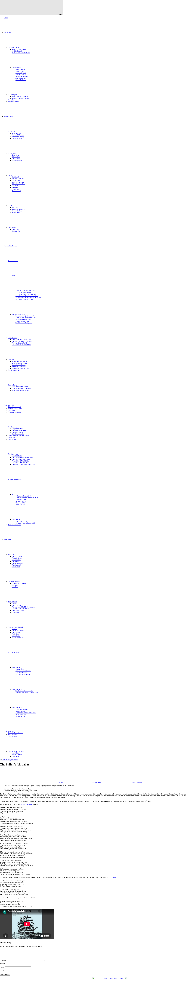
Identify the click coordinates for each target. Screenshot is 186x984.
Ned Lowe (15, 207)
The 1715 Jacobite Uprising (24, 323)
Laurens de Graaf (17, 138)
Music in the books (13, 652)
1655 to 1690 (12, 131)
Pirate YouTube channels (15, 733)
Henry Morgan (16, 133)
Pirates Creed (16, 567)
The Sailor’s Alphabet (22, 709)
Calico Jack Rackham (18, 184)
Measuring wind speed (18, 365)
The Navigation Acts (14, 370)
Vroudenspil (15, 612)
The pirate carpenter (18, 434)
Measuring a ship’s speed (19, 366)
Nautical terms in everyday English (18, 435)
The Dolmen (15, 634)
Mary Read (15, 187)
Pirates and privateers (14, 412)
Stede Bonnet (16, 189)
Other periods (12, 227)
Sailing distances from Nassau (21, 368)
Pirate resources (8, 731)
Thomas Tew (16, 158)
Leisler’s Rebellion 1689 (23, 319)
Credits (121, 978)
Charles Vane (16, 180)
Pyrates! (14, 603)
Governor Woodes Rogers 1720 (25, 523)
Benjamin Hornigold (18, 178)
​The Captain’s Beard (18, 610)
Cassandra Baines (21, 80)
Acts (13, 494)
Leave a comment (137, 782)
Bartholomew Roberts (18, 209)
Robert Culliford (17, 160)
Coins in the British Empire (20, 387)
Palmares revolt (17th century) (25, 316)
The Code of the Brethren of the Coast (23, 464)
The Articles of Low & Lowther (21, 459)
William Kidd (16, 157)
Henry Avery (16, 155)
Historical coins (12, 385)
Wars (13, 276)
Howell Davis (16, 212)
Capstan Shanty (20, 669)
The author (11, 100)
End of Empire (12, 95)
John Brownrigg (20, 78)
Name (2, 964)
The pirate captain (17, 428)
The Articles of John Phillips (20, 461)
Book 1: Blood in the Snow (20, 96)
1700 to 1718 (12, 175)
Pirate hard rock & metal (15, 627)
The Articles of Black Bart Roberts (22, 457)
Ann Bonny (15, 185)
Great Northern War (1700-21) (25, 299)
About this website (13, 101)
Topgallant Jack (16, 565)
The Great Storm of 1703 (19, 343)
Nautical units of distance (19, 363)
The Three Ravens (21, 672)
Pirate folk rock (12, 602)
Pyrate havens (12, 439)
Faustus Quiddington (22, 76)
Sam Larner (112, 877)
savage (61, 782)
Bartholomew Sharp (18, 136)
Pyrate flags (11, 437)
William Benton (20, 69)
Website (2, 971)
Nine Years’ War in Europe (27, 294)
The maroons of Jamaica (23, 321)
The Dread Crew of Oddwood (21, 609)
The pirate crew (12, 427)
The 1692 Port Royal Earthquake (22, 341)
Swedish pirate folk (14, 581)
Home (6, 18)
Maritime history (17, 755)
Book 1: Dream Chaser (19, 49)
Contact (105, 978)
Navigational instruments (19, 361)
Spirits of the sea (21, 714)
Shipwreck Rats (16, 605)
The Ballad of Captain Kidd (24, 691)
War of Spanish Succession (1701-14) (27, 296)
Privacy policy (113, 978)
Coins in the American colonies (21, 388)
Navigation (11, 359)
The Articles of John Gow (20, 463)
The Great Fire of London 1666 (21, 339)
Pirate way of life (9, 405)
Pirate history (16, 753)
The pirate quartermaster (19, 430)
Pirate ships (11, 410)
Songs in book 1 (17, 667)
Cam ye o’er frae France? (23, 671)
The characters (16, 67)
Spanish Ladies (20, 711)
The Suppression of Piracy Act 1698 (27, 498)
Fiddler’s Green (20, 716)
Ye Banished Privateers (19, 583)
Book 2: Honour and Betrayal (21, 98)
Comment (3, 960)
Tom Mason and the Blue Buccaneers (23, 607)
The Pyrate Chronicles (14, 47)
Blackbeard (15, 177)
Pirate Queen (16, 636)
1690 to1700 (12, 153)
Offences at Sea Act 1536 (23, 496)
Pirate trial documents (14, 525)
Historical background (10, 246)
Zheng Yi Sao (16, 231)
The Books (7, 32)
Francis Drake (16, 229)
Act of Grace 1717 (21, 521)
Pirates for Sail (16, 560)
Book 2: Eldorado (17, 51)
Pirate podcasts (12, 734)
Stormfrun (15, 587)
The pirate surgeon (17, 432)
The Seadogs (16, 561)
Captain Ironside (21, 71)
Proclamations (16, 519)
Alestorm (14, 629)
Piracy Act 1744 (20, 504)
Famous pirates (8, 116)
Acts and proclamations (15, 479)
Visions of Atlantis (17, 637)
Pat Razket (15, 585)
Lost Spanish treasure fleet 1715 (21, 345)
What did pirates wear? (15, 408)
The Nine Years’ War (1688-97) (25, 290)
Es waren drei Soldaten (23, 674)
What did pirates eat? (14, 407)
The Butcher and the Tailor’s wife (26, 713)
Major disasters (12, 338)
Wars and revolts (13, 261)
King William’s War (25, 292)
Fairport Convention (27, 804)
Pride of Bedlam (17, 556)
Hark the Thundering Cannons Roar (27, 692)
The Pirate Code (13, 454)
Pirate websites (12, 736)
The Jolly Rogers (17, 558)
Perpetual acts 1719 (21, 501)
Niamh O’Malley (21, 74)
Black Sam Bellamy (18, 182)
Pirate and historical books (16, 751)
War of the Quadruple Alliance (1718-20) (28, 297)
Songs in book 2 (17, 689)
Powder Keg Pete (21, 73)
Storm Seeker (16, 632)
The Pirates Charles (18, 630)
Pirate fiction (15, 756)
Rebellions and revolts (18, 314)
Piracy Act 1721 (20, 503)
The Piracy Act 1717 (22, 499)
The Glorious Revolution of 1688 (26, 317)
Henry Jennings (16, 191)
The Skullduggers (17, 563)
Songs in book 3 (17, 707)
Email (2, 967)
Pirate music (7, 539)
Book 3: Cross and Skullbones (21, 53)
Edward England (17, 211)
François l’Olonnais (18, 135)
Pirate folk (11, 554)
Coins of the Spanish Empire (20, 390)
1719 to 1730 (12, 206)
